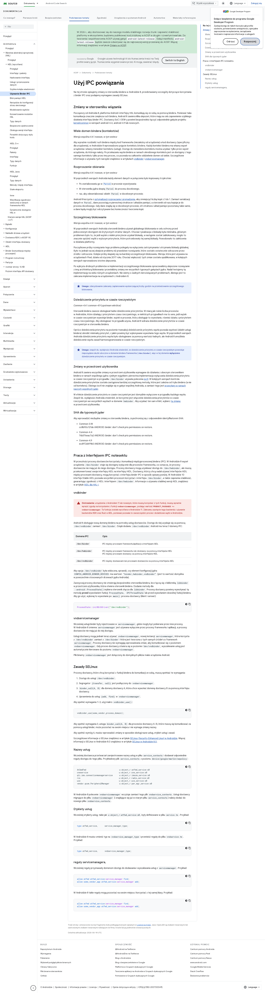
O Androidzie (46, 987)
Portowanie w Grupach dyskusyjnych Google (134, 975)
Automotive (159, 18)
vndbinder (139, 159)
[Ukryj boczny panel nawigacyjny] (33, 988)
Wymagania (45, 953)
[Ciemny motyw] (186, 604)
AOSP (76, 72)
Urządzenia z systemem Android (130, 18)
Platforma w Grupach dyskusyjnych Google (134, 967)
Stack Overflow (197, 971)
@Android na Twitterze (125, 949)
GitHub (43, 975)
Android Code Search (56, 3)
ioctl (146, 379)
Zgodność (102, 18)
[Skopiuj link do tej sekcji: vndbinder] (89, 493)
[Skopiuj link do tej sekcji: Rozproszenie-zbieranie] (107, 167)
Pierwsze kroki (30, 18)
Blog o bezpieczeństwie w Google (130, 962)
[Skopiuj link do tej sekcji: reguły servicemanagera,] (108, 862)
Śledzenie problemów (199, 975)
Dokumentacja (12, 11)
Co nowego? (9, 18)
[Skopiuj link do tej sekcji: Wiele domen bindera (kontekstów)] (121, 131)
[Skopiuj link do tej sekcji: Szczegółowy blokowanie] (109, 217)
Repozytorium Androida (50, 949)
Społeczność (61, 987)
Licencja (93, 987)
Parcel (107, 184)
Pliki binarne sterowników (51, 971)
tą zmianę (176, 401)
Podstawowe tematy (79, 18)
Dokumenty (29, 3)
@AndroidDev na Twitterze (127, 953)
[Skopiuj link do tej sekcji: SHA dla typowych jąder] (107, 412)
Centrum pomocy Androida (202, 949)
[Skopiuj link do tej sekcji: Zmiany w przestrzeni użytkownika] (120, 367)
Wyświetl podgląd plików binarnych (55, 962)
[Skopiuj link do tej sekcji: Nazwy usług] (93, 750)
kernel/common (81, 123)
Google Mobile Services (200, 967)
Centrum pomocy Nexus (200, 958)
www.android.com (198, 962)
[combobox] (204, 3)
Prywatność (104, 987)
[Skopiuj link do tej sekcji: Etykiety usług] (94, 809)
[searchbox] (18, 26)
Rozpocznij (250, 41)
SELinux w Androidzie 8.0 (144, 741)
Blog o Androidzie (123, 958)
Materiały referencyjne (184, 18)
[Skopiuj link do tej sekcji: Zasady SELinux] (100, 667)
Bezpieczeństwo (53, 18)
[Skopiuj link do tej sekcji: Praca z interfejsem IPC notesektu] (130, 455)
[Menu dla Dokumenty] (38, 3)
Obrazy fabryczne (48, 967)
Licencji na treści (144, 925)
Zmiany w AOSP (118, 45)
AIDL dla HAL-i (91, 484)
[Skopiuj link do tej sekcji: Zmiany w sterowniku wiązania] (124, 107)
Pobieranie (45, 958)
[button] (16, 44)
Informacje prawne (78, 987)
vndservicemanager (154, 159)
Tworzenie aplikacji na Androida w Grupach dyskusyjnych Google (143, 971)
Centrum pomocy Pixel (200, 953)
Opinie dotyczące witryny (124, 987)
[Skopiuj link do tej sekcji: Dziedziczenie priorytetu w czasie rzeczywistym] (138, 300)
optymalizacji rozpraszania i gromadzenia (114, 199)
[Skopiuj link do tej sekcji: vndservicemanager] (102, 618)
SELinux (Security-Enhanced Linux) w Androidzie (153, 738)
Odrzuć (230, 41)
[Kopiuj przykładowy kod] (189, 604)
